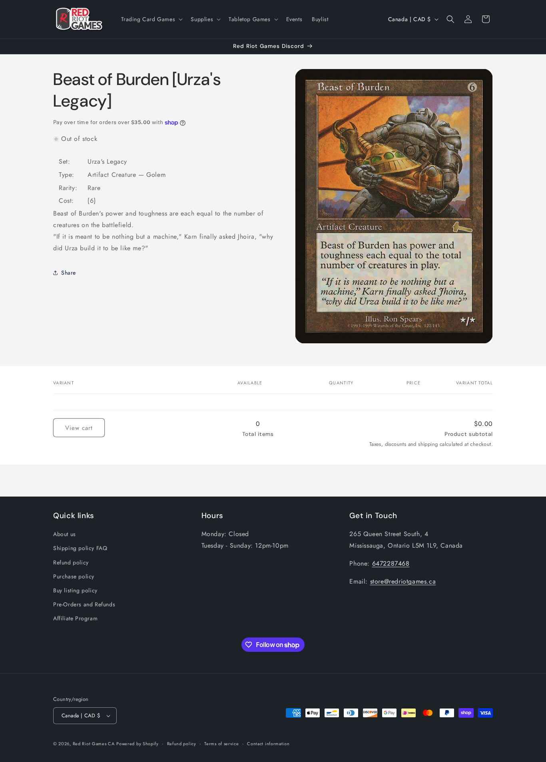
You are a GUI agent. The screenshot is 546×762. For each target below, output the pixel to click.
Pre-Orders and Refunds (84, 604)
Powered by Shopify (137, 743)
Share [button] (68, 273)
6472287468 (391, 563)
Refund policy (71, 562)
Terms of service (221, 743)
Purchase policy (73, 576)
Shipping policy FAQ (80, 548)
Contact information (268, 743)
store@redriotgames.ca (403, 581)
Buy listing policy (75, 590)
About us (64, 534)
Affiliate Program (75, 618)
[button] (151, 19)
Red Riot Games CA (94, 743)
